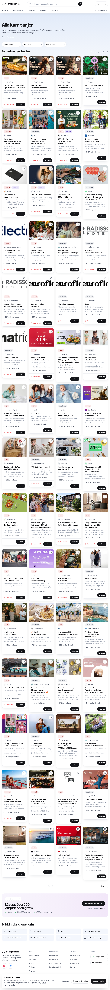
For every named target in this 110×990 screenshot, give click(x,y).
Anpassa (65, 981)
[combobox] (54, 3)
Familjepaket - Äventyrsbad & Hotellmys (68, 251)
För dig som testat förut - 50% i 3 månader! (13, 744)
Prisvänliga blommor (66, 304)
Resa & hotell (53, 955)
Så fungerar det (75, 955)
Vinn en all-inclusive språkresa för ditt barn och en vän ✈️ (38, 141)
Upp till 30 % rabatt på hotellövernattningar (40, 358)
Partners (43, 10)
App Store (98, 963)
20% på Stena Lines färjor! (41, 855)
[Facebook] (10, 966)
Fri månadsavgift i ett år (94, 85)
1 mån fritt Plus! (64, 855)
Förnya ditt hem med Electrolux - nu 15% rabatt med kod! (93, 525)
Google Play (99, 957)
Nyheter (31, 963)
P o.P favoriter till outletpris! (90, 358)
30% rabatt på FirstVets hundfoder (39, 86)
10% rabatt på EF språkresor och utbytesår (68, 633)
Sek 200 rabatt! (91, 578)
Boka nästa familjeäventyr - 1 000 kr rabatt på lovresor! (12, 141)
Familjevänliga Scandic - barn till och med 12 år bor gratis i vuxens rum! (94, 857)
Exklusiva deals (34, 955)
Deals (87, 304)
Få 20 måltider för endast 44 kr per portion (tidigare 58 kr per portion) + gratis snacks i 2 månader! (68, 359)
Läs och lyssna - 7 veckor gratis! (37, 744)
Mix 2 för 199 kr (36, 413)
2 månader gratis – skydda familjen (92, 140)
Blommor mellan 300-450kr (37, 305)
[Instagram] (4, 966)
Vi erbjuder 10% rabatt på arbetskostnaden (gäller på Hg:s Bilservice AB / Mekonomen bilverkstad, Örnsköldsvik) (68, 801)
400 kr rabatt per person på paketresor (12, 800)
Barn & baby (53, 959)
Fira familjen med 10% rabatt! (64, 579)
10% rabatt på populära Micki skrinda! (94, 744)
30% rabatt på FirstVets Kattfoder (65, 86)
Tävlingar (31, 10)
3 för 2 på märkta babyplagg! (65, 414)
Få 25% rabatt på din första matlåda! (11, 524)
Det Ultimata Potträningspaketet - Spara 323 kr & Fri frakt (94, 690)
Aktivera (21, 104)
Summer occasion (11, 357)
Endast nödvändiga (80, 981)
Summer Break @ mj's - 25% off (37, 251)
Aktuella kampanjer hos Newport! (65, 468)
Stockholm (101, 11)
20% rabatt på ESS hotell (14, 688)
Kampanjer (17, 10)
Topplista (54, 10)
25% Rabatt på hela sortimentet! (10, 633)
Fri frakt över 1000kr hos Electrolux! (12, 251)
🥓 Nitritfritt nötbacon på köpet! (39, 633)
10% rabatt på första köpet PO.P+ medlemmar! (14, 414)
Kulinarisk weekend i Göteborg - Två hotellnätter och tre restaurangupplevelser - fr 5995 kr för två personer (41, 801)
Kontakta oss (74, 963)
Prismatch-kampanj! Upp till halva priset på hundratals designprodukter (66, 690)
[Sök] (80, 4)
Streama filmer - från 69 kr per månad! (93, 414)
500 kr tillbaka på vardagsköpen (11, 196)
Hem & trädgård (55, 967)
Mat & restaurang (55, 963)
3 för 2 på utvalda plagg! (40, 467)
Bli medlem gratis (92, 903)
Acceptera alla (98, 981)
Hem (3, 37)
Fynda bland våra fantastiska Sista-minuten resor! (92, 634)
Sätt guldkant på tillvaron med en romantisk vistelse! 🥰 (39, 690)
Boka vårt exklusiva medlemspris (94, 251)
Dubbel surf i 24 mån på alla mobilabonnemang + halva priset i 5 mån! (94, 197)
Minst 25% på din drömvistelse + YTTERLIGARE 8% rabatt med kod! (67, 745)
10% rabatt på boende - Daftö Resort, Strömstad (68, 524)
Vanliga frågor (75, 959)
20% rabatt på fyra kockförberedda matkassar (65, 141)
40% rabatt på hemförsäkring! (38, 579)
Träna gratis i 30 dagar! (94, 799)
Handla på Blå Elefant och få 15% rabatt (12, 468)
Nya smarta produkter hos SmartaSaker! (12, 856)
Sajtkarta (73, 967)
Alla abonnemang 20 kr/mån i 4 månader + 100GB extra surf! (93, 469)
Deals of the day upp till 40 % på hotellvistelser (13, 305)
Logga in (102, 4)
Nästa (102, 886)
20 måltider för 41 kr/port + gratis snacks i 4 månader (14, 86)
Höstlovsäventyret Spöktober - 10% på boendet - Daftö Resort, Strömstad (40, 525)
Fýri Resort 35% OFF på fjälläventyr (65, 196)
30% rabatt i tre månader (41, 195)
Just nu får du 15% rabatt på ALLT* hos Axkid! (13, 579)
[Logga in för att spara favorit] (24, 59)
